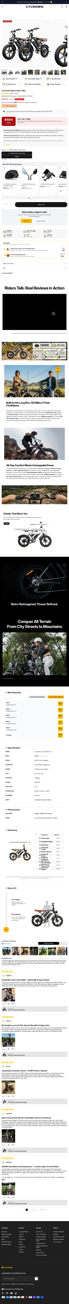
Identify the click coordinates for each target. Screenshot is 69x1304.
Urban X (21, 1234)
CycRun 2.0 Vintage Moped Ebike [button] (17, 1151)
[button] (6, 93)
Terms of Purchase (41, 1255)
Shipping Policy (40, 1243)
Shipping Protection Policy (42, 1246)
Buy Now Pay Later (58, 1237)
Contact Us (39, 1231)
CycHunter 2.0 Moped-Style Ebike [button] (17, 1102)
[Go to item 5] (43, 951)
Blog (3, 1239)
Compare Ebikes (40, 221)
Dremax (21, 1244)
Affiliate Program (6, 1242)
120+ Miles (4, 159)
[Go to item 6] (52, 951)
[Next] (66, 2)
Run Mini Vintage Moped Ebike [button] (16, 1009)
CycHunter (22, 1247)
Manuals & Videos (58, 1239)
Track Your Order (41, 1234)
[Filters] (61, 943)
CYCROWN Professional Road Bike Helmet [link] (10, 185)
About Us (4, 1231)
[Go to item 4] (34, 951)
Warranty (38, 1250)
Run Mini (21, 1252)
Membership (5, 1237)
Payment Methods (58, 1231)
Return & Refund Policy (40, 1240)
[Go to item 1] (6, 951)
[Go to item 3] (25, 951)
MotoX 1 (21, 1237)
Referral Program (6, 1244)
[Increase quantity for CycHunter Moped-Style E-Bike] (12, 204)
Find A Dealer (57, 1242)
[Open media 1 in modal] (48, 22)
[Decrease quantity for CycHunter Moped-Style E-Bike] (4, 204)
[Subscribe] (36, 1278)
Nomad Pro (22, 1239)
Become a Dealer (6, 1234)
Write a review (48, 943)
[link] (11, 175)
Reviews (55, 1234)
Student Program (41, 1237)
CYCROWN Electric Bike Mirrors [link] (28, 185)
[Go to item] (4, 72)
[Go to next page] (45, 1210)
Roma (20, 1242)
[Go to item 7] (61, 951)
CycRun (21, 1249)
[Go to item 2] (15, 951)
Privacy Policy (40, 1252)
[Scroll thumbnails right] (65, 951)
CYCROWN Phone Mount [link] (47, 184)
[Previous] (2, 2)
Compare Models (7, 273)
